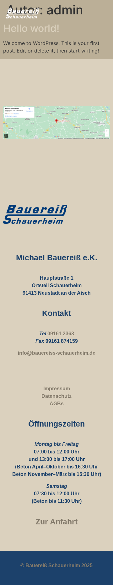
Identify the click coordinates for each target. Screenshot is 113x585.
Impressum (56, 388)
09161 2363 (60, 333)
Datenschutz (56, 396)
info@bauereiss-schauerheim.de (56, 353)
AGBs (57, 403)
